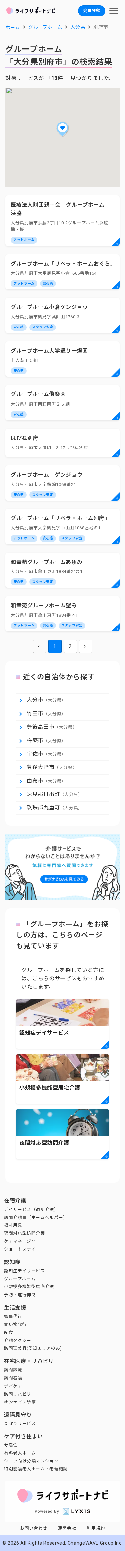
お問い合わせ (33, 1528)
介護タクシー (17, 1340)
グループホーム (19, 1278)
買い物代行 (15, 1324)
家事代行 (13, 1316)
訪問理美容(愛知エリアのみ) (33, 1348)
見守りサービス (20, 1423)
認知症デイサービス (24, 1270)
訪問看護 (13, 1377)
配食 (8, 1332)
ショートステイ (20, 1249)
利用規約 (96, 1528)
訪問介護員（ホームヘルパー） (36, 1217)
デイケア (13, 1386)
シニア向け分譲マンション (31, 1461)
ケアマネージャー (22, 1241)
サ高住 (11, 1445)
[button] (63, 129)
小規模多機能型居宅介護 (29, 1286)
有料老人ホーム (20, 1453)
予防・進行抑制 (20, 1294)
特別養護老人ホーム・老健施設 (36, 1468)
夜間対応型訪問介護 (24, 1233)
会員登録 (91, 10)
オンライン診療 (20, 1402)
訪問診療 (13, 1369)
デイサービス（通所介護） (31, 1209)
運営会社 (67, 1528)
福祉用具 (13, 1225)
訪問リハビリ (17, 1394)
